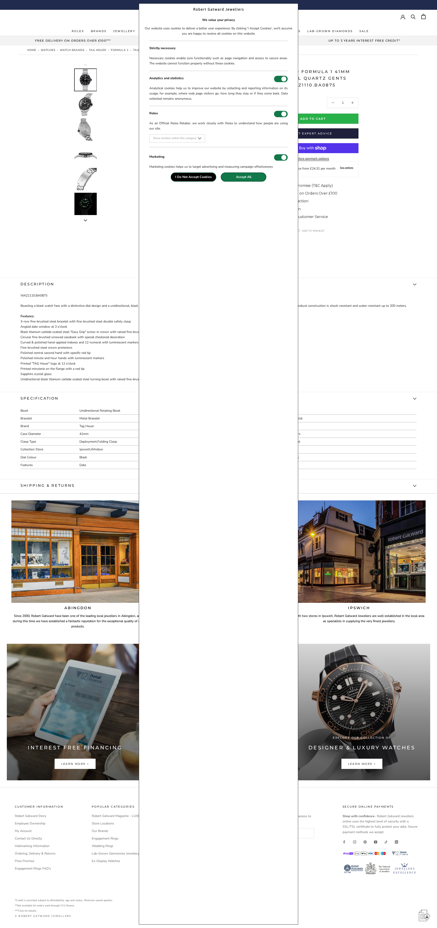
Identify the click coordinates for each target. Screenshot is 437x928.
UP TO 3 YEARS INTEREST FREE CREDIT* (364, 40)
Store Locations (103, 823)
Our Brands (100, 831)
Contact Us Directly (28, 838)
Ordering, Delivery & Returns (35, 853)
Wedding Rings (102, 846)
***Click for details (25, 911)
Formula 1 (120, 50)
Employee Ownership (30, 823)
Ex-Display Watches (106, 861)
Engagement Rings (105, 838)
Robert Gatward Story (30, 816)
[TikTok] (386, 841)
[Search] (413, 16)
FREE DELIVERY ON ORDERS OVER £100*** (73, 40)
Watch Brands (72, 50)
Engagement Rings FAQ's (33, 868)
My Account (23, 831)
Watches (48, 50)
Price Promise (24, 861)
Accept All (243, 177)
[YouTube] (375, 841)
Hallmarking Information (32, 846)
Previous (70, 133)
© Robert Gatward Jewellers (43, 916)
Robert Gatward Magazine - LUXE (116, 816)
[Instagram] (354, 841)
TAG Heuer (97, 50)
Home (31, 50)
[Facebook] (344, 841)
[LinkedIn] (396, 841)
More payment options (313, 158)
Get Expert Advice (313, 133)
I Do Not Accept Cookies (193, 177)
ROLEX (78, 31)
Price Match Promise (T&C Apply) (303, 185)
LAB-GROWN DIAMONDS (330, 31)
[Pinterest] (365, 841)
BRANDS (98, 31)
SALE (364, 31)
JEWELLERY (124, 31)
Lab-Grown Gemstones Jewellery (115, 853)
